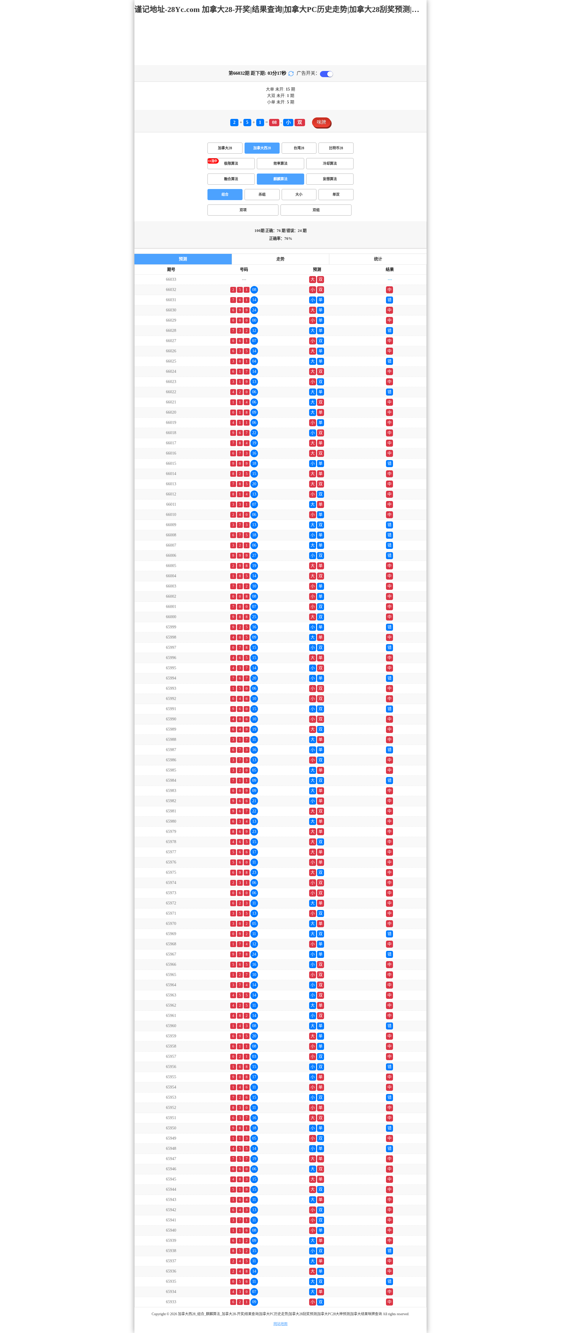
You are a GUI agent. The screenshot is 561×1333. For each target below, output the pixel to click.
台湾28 (299, 148)
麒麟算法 (280, 179)
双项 (243, 210)
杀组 (262, 195)
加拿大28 (225, 148)
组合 (224, 195)
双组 (316, 210)
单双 (336, 195)
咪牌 (321, 122)
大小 (298, 195)
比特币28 (336, 148)
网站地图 (280, 1324)
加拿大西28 (262, 148)
